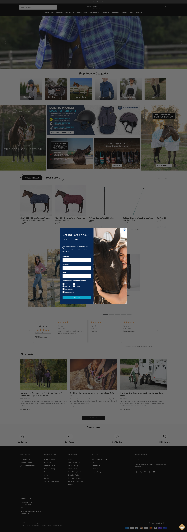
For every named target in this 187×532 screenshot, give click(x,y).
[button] (182, 527)
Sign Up (77, 297)
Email (64, 272)
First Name (66, 256)
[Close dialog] (125, 230)
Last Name (66, 264)
